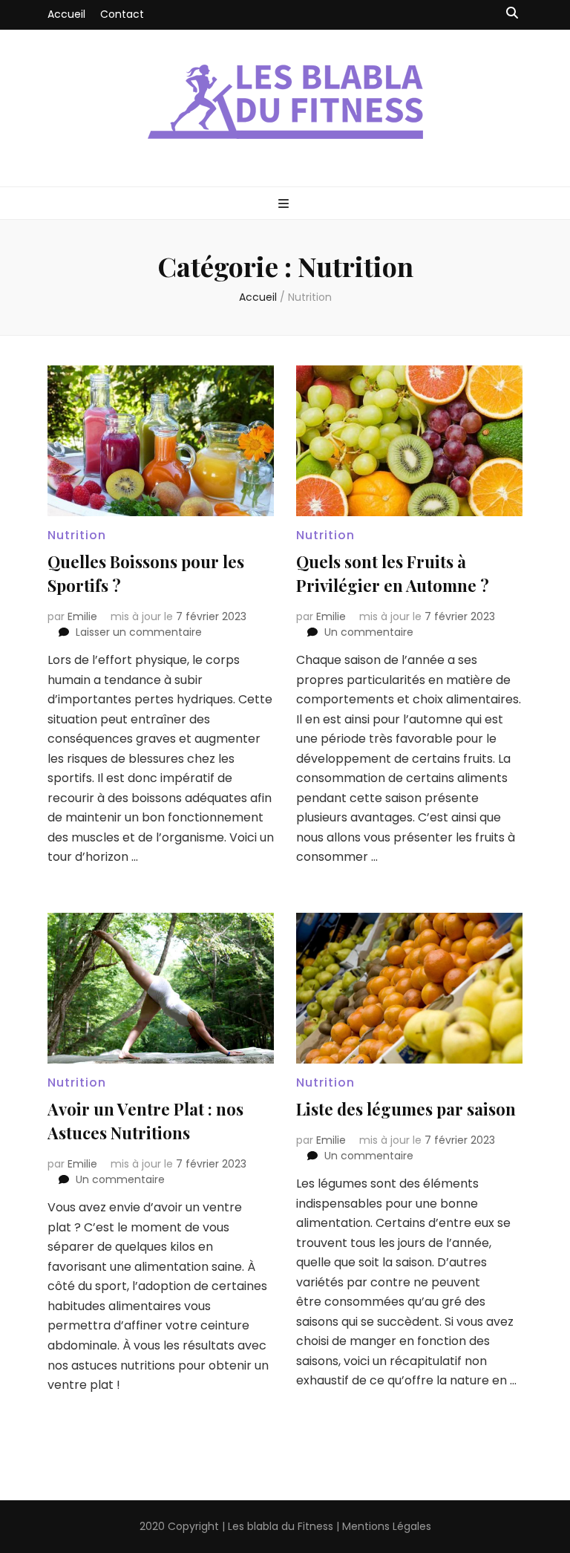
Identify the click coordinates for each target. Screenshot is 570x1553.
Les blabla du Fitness (280, 1526)
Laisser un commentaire (139, 632)
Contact (122, 14)
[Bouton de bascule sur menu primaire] (285, 205)
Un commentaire (368, 632)
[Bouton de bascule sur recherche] (512, 14)
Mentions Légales (386, 1526)
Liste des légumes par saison (406, 1109)
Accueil (66, 14)
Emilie (82, 616)
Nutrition (77, 535)
